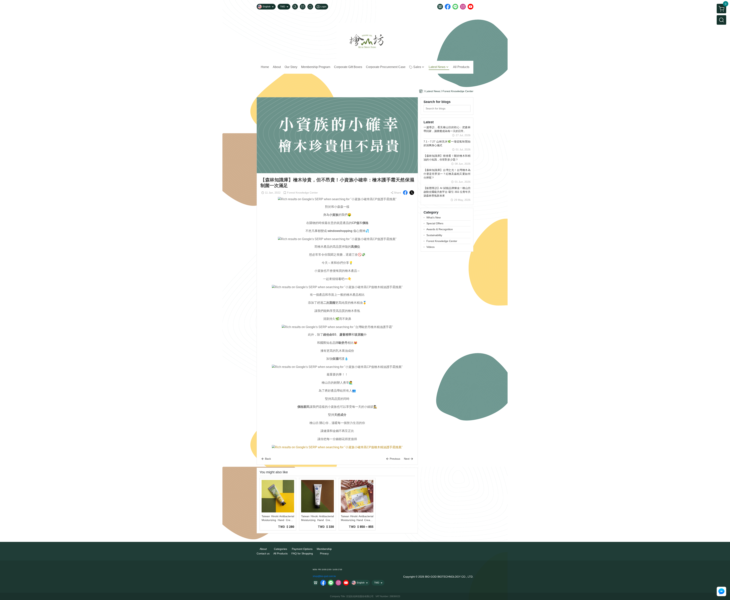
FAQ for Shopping (302, 553)
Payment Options (302, 549)
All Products (280, 553)
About (263, 549)
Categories (280, 549)
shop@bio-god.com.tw (324, 576)
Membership (324, 549)
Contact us (263, 553)
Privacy (324, 553)
